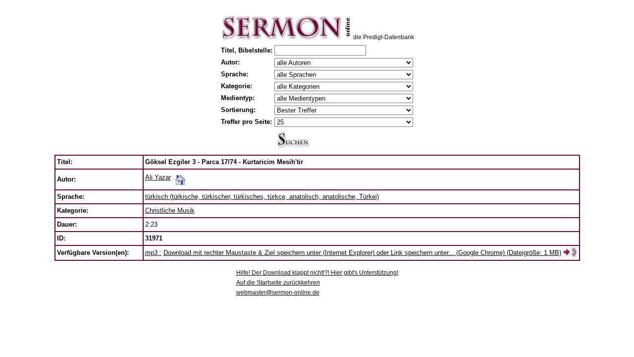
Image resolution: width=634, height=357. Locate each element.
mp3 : (153, 252)
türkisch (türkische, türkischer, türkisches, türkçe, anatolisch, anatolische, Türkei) (262, 196)
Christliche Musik (170, 210)
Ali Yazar (158, 177)
